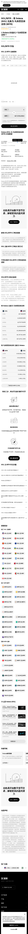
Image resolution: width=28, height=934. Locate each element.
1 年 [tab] (20, 65)
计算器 (8, 14)
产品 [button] (2, 899)
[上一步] (2, 868)
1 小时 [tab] (3, 65)
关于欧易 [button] (4, 895)
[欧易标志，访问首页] (4, 9)
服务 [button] (2, 903)
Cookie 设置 (14, 929)
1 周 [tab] (12, 65)
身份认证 (9, 431)
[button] (18, 9)
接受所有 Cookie (14, 925)
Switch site (6, 5)
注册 (22, 9)
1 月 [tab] (16, 65)
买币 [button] (2, 911)
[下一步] (26, 868)
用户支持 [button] (4, 907)
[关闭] (25, 914)
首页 (2, 14)
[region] (14, 923)
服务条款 (4, 831)
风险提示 (11, 831)
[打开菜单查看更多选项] (26, 10)
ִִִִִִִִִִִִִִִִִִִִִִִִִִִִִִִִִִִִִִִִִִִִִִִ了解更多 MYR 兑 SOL (14, 385)
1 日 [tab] (8, 65)
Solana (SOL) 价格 (11, 160)
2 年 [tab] (24, 65)
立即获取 (4, 763)
